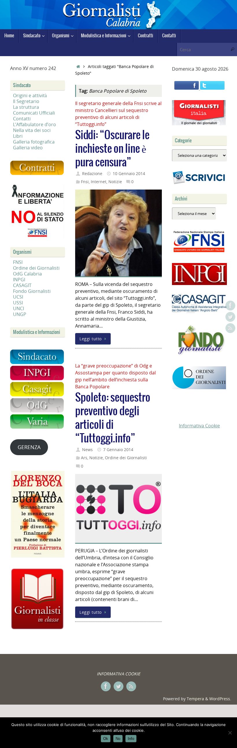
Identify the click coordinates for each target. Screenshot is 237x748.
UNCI (18, 308)
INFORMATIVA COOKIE (118, 674)
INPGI (19, 279)
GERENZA (29, 447)
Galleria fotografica (34, 142)
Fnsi (85, 181)
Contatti (22, 118)
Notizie (115, 181)
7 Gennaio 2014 (118, 449)
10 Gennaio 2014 (129, 173)
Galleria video (28, 147)
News (87, 449)
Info (131, 738)
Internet (98, 181)
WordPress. (220, 698)
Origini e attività (30, 95)
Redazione (92, 173)
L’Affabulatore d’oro (34, 124)
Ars (84, 457)
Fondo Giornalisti (32, 291)
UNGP (19, 314)
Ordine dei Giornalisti (126, 457)
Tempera (195, 698)
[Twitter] (230, 317)
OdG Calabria (27, 274)
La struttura (26, 107)
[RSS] (230, 328)
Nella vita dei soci (32, 130)
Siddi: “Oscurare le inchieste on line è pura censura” (112, 148)
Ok (105, 738)
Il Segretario (26, 101)
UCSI (18, 297)
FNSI (18, 262)
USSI (18, 302)
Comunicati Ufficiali (34, 113)
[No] (230, 733)
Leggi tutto (90, 338)
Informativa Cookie (199, 425)
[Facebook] (230, 305)
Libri (18, 136)
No (118, 738)
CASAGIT (22, 285)
